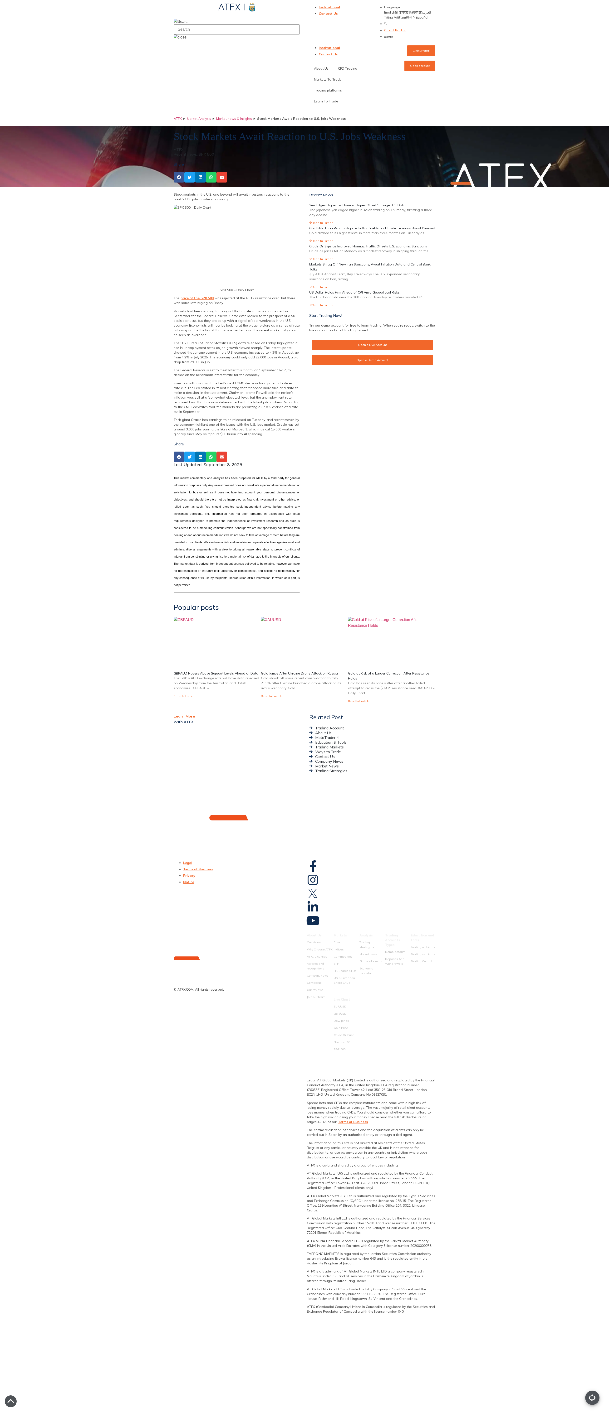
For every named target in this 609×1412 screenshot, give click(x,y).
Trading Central (421, 961)
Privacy (189, 875)
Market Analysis (199, 118)
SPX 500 (206, 154)
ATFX (178, 118)
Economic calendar (366, 971)
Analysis (366, 935)
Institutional (329, 7)
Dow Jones (341, 1020)
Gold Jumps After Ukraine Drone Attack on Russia (299, 673)
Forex (338, 942)
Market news (368, 954)
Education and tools (422, 937)
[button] (179, 177)
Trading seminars (423, 954)
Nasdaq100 (342, 1042)
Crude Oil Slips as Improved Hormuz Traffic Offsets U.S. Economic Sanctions (368, 246)
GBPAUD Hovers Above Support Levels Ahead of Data (216, 673)
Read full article (323, 223)
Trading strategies (366, 944)
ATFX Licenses (317, 956)
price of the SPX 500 (197, 298)
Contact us (314, 982)
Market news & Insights (234, 118)
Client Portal (395, 30)
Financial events (370, 961)
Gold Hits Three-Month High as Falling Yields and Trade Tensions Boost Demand (372, 228)
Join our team (316, 997)
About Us (314, 935)
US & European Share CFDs (344, 980)
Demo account (395, 952)
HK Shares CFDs (345, 971)
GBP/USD (340, 1013)
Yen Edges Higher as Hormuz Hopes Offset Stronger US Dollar (358, 205)
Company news (318, 975)
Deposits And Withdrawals (394, 961)
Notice (188, 882)
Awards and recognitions (315, 966)
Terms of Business (198, 869)
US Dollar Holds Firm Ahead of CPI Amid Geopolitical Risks (354, 292)
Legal (187, 863)
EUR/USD (340, 1006)
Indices (339, 949)
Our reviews (315, 990)
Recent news (185, 154)
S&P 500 (339, 1049)
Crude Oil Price (344, 1035)
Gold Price (341, 1028)
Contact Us (328, 13)
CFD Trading (347, 68)
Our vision (314, 942)
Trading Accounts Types (392, 940)
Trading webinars (423, 947)
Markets (340, 935)
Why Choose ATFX (320, 949)
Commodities (343, 956)
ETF (336, 963)
